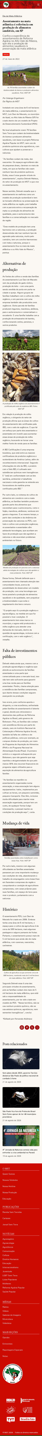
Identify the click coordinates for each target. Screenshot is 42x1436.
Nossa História (9, 1186)
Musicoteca (8, 1319)
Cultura (6, 1255)
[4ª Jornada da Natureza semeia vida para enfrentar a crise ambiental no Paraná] (21, 1135)
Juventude (7, 1271)
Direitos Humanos (10, 1259)
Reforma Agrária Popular (14, 1288)
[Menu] (38, 5)
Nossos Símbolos (10, 1180)
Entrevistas (7, 1344)
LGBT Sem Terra (10, 1275)
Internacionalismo (10, 1267)
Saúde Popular (9, 1292)
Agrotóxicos (8, 1247)
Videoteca (7, 1323)
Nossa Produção (10, 1192)
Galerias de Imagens (12, 1315)
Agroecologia (8, 1243)
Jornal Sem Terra (10, 1225)
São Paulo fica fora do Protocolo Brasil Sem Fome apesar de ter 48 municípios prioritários (19, 1114)
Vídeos (6, 1311)
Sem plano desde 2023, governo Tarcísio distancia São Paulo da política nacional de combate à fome (20, 1075)
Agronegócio (8, 1239)
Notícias (6, 54)
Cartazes (6, 1218)
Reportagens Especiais (13, 1350)
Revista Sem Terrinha (12, 1212)
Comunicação (8, 1251)
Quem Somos (9, 1174)
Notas (5, 1356)
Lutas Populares (10, 1280)
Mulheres (7, 1284)
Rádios (6, 1307)
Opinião (6, 1338)
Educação (7, 1199)
